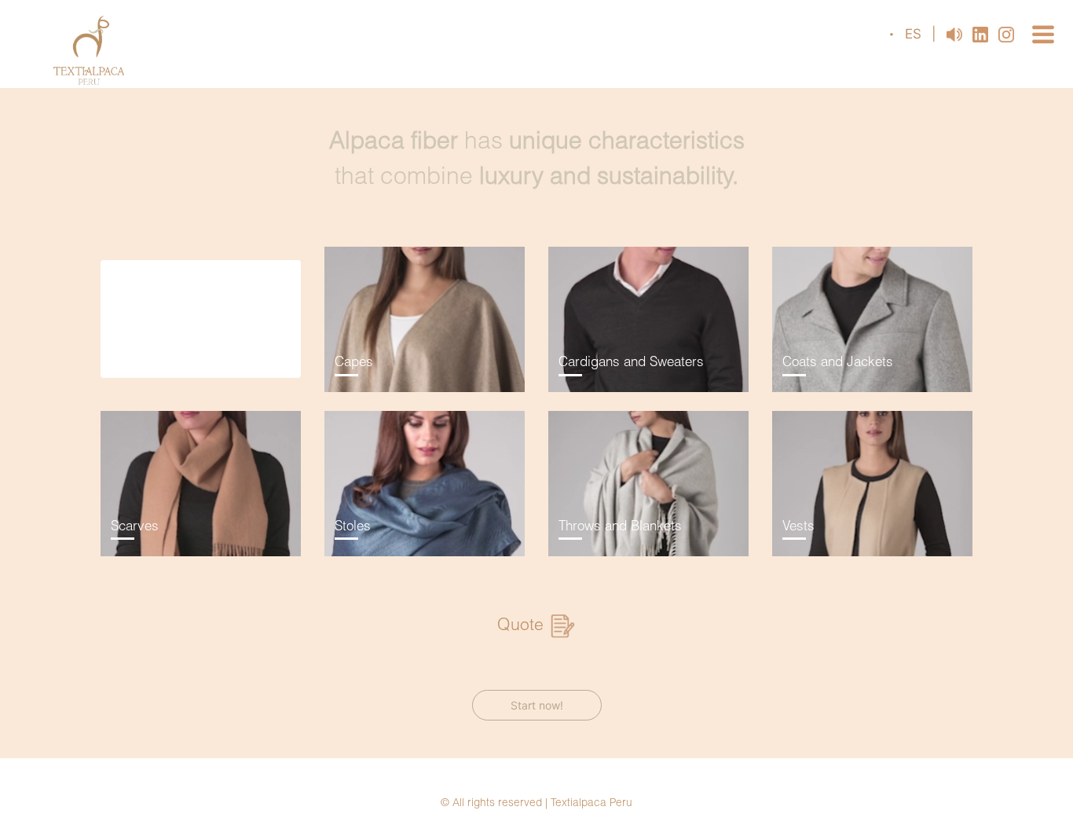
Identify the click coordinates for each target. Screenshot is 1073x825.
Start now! (537, 705)
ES (915, 34)
